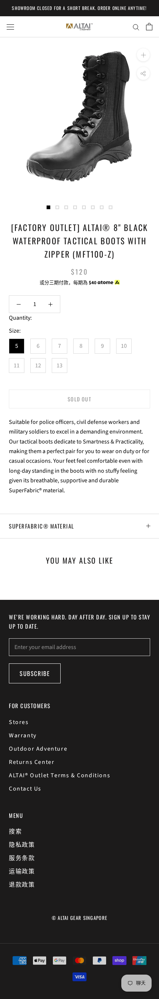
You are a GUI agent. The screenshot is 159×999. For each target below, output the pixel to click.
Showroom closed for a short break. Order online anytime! (79, 8)
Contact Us (25, 789)
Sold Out (79, 399)
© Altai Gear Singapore (80, 917)
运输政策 (22, 871)
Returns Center (31, 762)
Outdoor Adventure (38, 749)
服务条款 (22, 858)
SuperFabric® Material (41, 526)
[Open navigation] (10, 27)
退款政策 (22, 885)
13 (59, 365)
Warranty (23, 735)
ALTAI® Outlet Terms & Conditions (59, 775)
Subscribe (35, 673)
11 (17, 365)
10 (124, 346)
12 (38, 365)
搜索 (15, 832)
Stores (19, 722)
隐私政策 (22, 845)
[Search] (136, 26)
